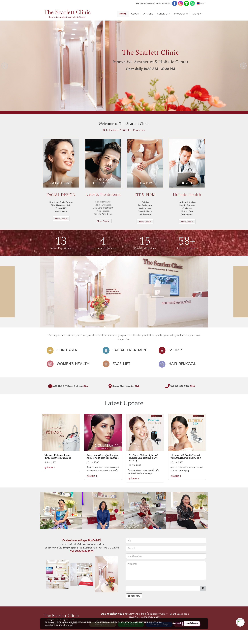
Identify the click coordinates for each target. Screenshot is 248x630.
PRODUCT (180, 14)
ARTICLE (148, 14)
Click (85, 385)
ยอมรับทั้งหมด (192, 623)
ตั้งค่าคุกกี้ (177, 623)
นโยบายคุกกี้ (68, 625)
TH (201, 3)
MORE (196, 14)
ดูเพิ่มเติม (48, 467)
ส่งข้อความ (135, 595)
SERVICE (162, 14)
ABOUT (135, 14)
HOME (123, 14)
